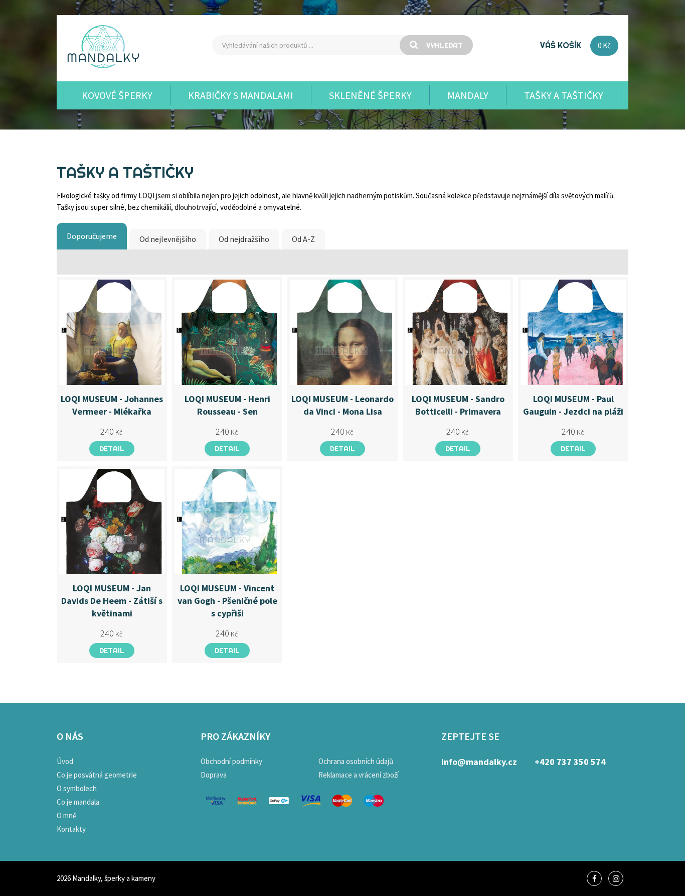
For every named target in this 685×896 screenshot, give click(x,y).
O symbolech (77, 788)
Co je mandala (78, 802)
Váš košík (560, 45)
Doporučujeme (92, 236)
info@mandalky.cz (479, 761)
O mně (66, 815)
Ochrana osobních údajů (355, 761)
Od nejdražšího (244, 239)
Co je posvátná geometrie (97, 775)
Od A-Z (303, 239)
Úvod (65, 761)
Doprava (214, 775)
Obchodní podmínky (231, 761)
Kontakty (71, 829)
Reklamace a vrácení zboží (358, 775)
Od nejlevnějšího (167, 239)
